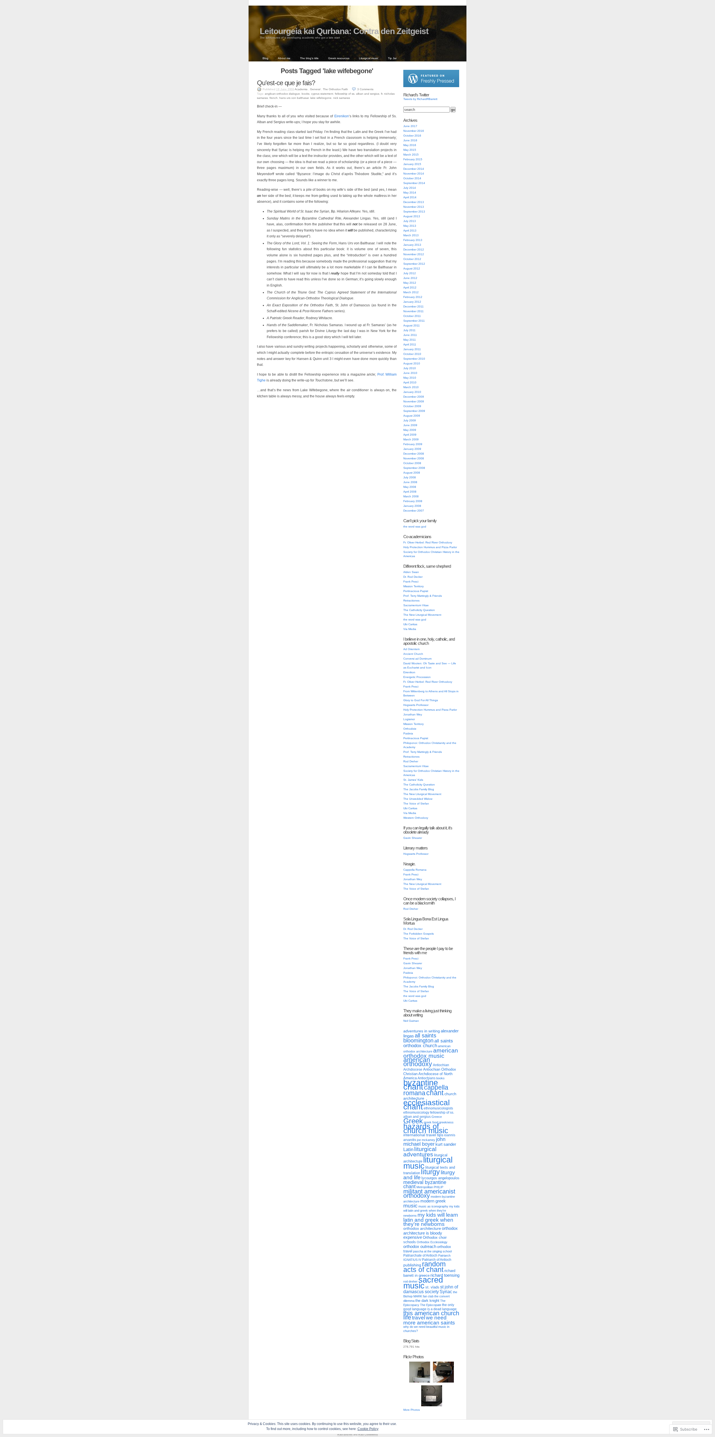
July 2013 (409, 221)
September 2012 (414, 263)
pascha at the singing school (432, 1251)
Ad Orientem (411, 649)
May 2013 (409, 225)
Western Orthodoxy (415, 817)
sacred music (423, 1282)
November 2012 (413, 254)
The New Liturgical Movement (422, 614)
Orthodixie (409, 728)
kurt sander (445, 1144)
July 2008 (409, 477)
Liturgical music (368, 58)
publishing (412, 1265)
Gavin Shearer (412, 837)
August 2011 (411, 325)
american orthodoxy (417, 1062)
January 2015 (412, 164)
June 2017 (410, 126)
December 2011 (413, 306)
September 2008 (414, 467)
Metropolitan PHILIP (429, 1187)
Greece (437, 1116)
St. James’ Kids (413, 779)
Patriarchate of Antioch (420, 1255)
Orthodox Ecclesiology (432, 1242)
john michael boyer (424, 1142)
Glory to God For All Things (420, 700)
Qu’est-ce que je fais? (286, 83)
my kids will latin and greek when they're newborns (431, 1211)
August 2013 (411, 216)
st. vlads (432, 1287)
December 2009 (413, 396)
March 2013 (411, 235)
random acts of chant (424, 1266)
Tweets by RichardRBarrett (420, 99)
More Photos (411, 1409)
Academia (301, 89)
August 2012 (411, 268)
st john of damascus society (430, 1289)
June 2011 (410, 334)
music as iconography (433, 1206)
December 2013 (413, 202)
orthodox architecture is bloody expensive (430, 1233)
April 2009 (409, 434)
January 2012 (412, 301)
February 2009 (412, 444)
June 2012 (410, 278)
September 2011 (414, 320)
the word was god (414, 526)
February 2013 (412, 240)
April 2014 (409, 197)
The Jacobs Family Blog (418, 789)
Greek (413, 1121)
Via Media (409, 629)
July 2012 (409, 273)
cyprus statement (322, 93)
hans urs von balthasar (294, 97)
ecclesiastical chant (426, 1104)
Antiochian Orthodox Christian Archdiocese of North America (429, 1073)
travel (418, 1318)
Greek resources (338, 58)
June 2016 (410, 140)
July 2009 (409, 420)
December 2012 (413, 249)
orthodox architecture (422, 1228)
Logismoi (409, 719)
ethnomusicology (416, 1112)
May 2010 (409, 377)
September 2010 (414, 358)
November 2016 (413, 130)
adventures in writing (421, 1031)
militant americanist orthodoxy (429, 1193)
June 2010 (410, 372)
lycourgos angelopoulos (440, 1178)
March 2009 (411, 439)
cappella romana (425, 1090)
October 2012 (412, 259)
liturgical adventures (420, 1151)
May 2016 (409, 145)
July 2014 (409, 187)
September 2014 (414, 183)
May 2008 (409, 486)
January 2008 (412, 505)
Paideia (408, 733)
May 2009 (409, 429)
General (315, 89)
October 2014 (412, 178)
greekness (446, 1122)
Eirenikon (341, 116)
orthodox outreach (419, 1246)
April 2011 (409, 344)
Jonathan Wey (412, 714)
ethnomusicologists (438, 1108)
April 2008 (409, 491)
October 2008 (412, 463)
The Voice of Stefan (416, 803)
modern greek (433, 1201)
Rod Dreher (410, 761)
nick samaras (341, 97)
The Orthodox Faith (335, 89)
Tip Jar (392, 58)
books (305, 93)
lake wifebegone (321, 97)
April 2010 (409, 382)
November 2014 (413, 173)
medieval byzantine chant (424, 1184)
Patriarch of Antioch (436, 1260)
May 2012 (409, 282)
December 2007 (413, 510)
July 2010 (409, 368)
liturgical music (427, 1162)
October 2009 (412, 406)
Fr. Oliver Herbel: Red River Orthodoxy (427, 542)
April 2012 (409, 287)
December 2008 (413, 453)
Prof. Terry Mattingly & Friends (422, 595)
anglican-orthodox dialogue (282, 93)
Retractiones (411, 600)
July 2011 (409, 330)
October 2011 (412, 316)
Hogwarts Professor (415, 704)
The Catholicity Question (419, 610)
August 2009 (411, 415)
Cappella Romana (414, 869)
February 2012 (412, 297)
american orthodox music (430, 1053)
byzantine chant (420, 1084)
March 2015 (411, 154)
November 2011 (413, 311)
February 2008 (412, 501)
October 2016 (412, 135)
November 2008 (413, 458)
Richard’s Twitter (416, 94)
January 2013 (412, 244)
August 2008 (411, 472)
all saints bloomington (419, 1038)
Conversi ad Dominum (417, 658)
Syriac (446, 1291)
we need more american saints (429, 1320)
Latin (408, 1149)
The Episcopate (430, 1305)
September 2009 (414, 410)
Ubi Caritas (410, 624)
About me (284, 58)
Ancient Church (413, 653)
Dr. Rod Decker (413, 576)
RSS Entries (344, 1434)
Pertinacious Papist (415, 591)
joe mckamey (426, 1140)
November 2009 (413, 401)
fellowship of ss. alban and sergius (357, 93)
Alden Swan (411, 572)
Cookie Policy (368, 1429)
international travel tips (423, 1135)
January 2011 (412, 349)
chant (435, 1093)
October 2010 (412, 353)
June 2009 (410, 425)
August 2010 (411, 363)
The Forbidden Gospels (418, 933)
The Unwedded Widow (417, 798)
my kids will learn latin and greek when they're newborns (430, 1219)
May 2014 (409, 192)
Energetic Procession (417, 677)
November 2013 (413, 206)
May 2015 (409, 149)
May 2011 (409, 339)
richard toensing (444, 1275)
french (274, 97)
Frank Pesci (410, 581)
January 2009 (412, 448)
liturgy (430, 1172)
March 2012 (411, 292)
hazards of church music (425, 1128)
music (410, 1206)
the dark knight (427, 1300)
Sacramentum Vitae (416, 605)
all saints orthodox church (428, 1043)
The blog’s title (309, 58)
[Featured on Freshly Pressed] (431, 86)
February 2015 (412, 159)
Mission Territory (413, 586)
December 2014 (413, 168)
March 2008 (411, 496)
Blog (265, 58)
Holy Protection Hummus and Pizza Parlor (430, 547)
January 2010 (412, 391)
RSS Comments (368, 1434)
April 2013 (409, 230)
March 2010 (411, 387)
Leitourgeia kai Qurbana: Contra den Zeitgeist (344, 31)
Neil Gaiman (411, 1020)
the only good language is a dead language (430, 1307)
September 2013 (414, 211)
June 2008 (410, 482)
